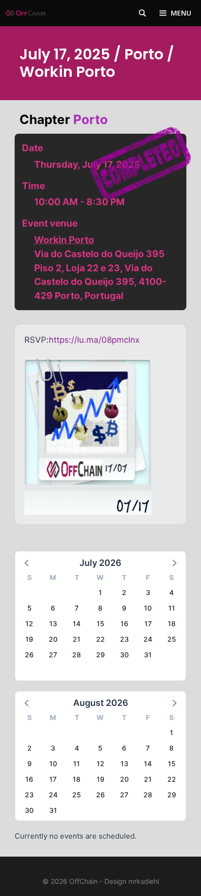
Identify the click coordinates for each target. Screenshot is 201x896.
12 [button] (29, 623)
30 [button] (124, 654)
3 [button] (148, 592)
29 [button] (100, 654)
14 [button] (76, 623)
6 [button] (53, 608)
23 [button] (124, 639)
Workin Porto (64, 240)
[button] (27, 562)
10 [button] (148, 608)
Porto (90, 119)
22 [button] (100, 639)
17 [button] (148, 623)
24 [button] (147, 639)
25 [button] (171, 639)
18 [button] (172, 623)
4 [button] (171, 592)
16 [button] (124, 623)
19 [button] (29, 639)
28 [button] (76, 654)
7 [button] (77, 608)
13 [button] (53, 623)
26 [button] (29, 654)
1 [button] (100, 592)
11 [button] (171, 608)
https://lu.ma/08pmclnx (94, 340)
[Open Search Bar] (142, 13)
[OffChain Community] (25, 13)
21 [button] (76, 639)
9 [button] (124, 608)
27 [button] (53, 654)
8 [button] (100, 608)
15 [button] (100, 623)
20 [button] (53, 639)
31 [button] (148, 654)
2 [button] (124, 592)
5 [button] (29, 608)
